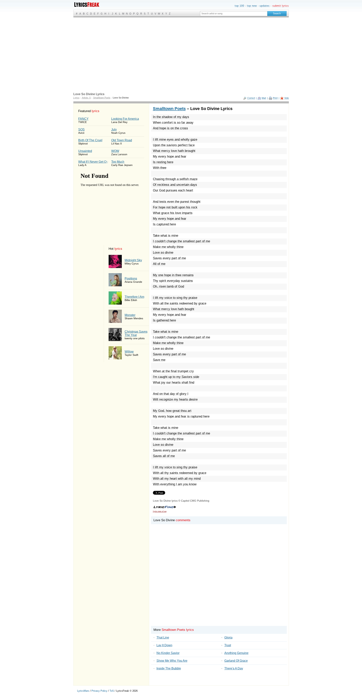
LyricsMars (83, 690)
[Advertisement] (181, 45)
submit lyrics (280, 5)
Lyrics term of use (159, 511)
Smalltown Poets (169, 108)
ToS (112, 690)
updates (265, 5)
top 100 (239, 5)
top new (252, 5)
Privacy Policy (99, 690)
